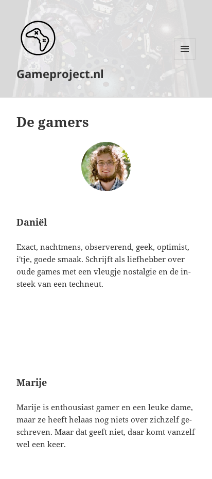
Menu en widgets (185, 59)
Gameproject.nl (60, 73)
